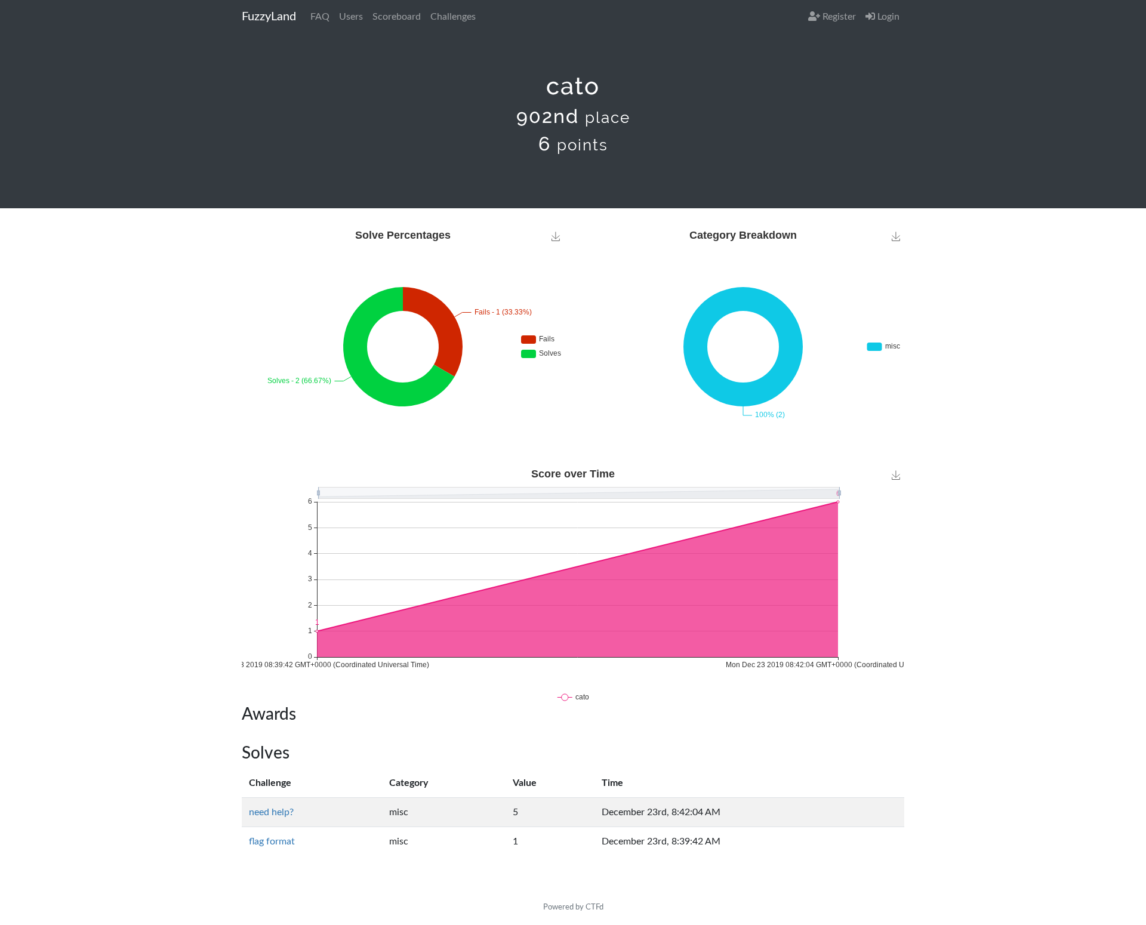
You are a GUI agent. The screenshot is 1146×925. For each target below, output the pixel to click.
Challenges (453, 16)
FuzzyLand (269, 17)
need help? (271, 812)
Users (351, 16)
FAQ (319, 16)
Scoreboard (396, 16)
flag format (272, 841)
